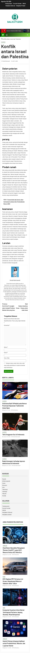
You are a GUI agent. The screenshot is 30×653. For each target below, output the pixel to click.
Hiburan (4, 493)
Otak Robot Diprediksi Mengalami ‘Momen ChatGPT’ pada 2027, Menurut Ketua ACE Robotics (14, 550)
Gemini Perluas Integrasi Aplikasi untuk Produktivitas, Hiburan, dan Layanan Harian (14, 643)
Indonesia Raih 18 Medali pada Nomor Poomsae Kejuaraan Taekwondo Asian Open (14, 405)
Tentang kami (8, 3)
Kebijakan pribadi (20, 5)
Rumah (4, 479)
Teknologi (5, 489)
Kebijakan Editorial (10, 5)
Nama (6, 347)
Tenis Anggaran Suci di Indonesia (13, 434)
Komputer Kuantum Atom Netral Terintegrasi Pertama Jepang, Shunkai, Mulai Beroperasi (13, 612)
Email (6, 352)
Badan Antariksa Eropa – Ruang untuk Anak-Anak (22, 307)
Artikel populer (6, 481)
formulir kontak (17, 3)
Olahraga (4, 401)
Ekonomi (4, 485)
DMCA (24, 3)
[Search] (27, 34)
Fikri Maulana (15, 410)
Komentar (7, 325)
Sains (4, 607)
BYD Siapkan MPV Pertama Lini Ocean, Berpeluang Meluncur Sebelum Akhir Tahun (13, 581)
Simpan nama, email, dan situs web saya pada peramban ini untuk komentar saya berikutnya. (14, 365)
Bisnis (4, 576)
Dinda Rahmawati (6, 61)
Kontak (4, 496)
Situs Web (6, 358)
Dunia (3, 483)
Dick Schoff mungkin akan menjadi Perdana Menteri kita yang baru (8, 307)
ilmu (3, 487)
